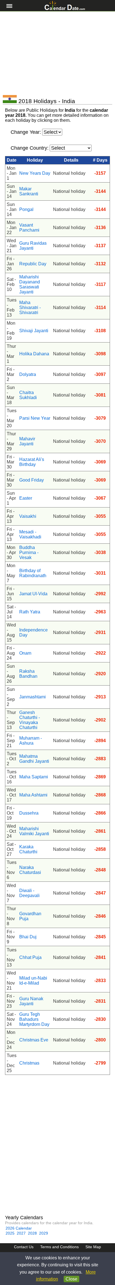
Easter (25, 498)
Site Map (93, 1247)
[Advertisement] (57, 53)
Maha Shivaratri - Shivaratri (30, 307)
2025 (10, 1233)
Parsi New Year (34, 418)
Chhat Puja (30, 957)
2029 (43, 1233)
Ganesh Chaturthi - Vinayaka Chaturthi (29, 720)
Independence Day (33, 632)
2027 (21, 1233)
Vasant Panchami (29, 227)
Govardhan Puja (30, 916)
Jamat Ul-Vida (33, 593)
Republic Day (32, 263)
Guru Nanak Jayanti (31, 1001)
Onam (25, 653)
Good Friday (31, 480)
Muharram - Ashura (30, 740)
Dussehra (29, 813)
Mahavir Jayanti (27, 441)
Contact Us (23, 1247)
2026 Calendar (19, 1228)
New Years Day (34, 173)
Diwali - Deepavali (29, 893)
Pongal (26, 209)
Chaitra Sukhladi (28, 395)
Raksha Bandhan (28, 674)
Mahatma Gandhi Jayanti (34, 759)
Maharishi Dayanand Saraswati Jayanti (29, 284)
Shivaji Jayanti (33, 330)
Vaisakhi (27, 516)
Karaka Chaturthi (28, 849)
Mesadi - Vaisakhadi (30, 534)
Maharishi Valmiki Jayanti (34, 831)
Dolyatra (27, 374)
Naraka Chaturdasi (30, 870)
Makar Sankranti (28, 191)
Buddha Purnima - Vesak (29, 552)
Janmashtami (32, 696)
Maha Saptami (33, 776)
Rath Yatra (29, 611)
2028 (32, 1233)
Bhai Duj (28, 936)
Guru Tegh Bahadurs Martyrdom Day (34, 1019)
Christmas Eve (33, 1040)
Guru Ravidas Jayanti (33, 246)
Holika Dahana (34, 353)
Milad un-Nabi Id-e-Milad (33, 980)
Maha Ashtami (33, 795)
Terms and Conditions (59, 1247)
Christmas (29, 1063)
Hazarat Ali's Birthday (31, 462)
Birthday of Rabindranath (32, 573)
